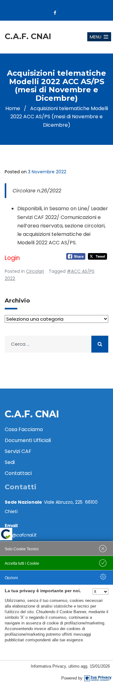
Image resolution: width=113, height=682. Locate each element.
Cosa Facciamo (24, 429)
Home (12, 108)
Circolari (35, 271)
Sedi (10, 462)
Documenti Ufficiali (28, 440)
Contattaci (18, 473)
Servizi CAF (18, 451)
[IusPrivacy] (98, 678)
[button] (99, 36)
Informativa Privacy (48, 666)
